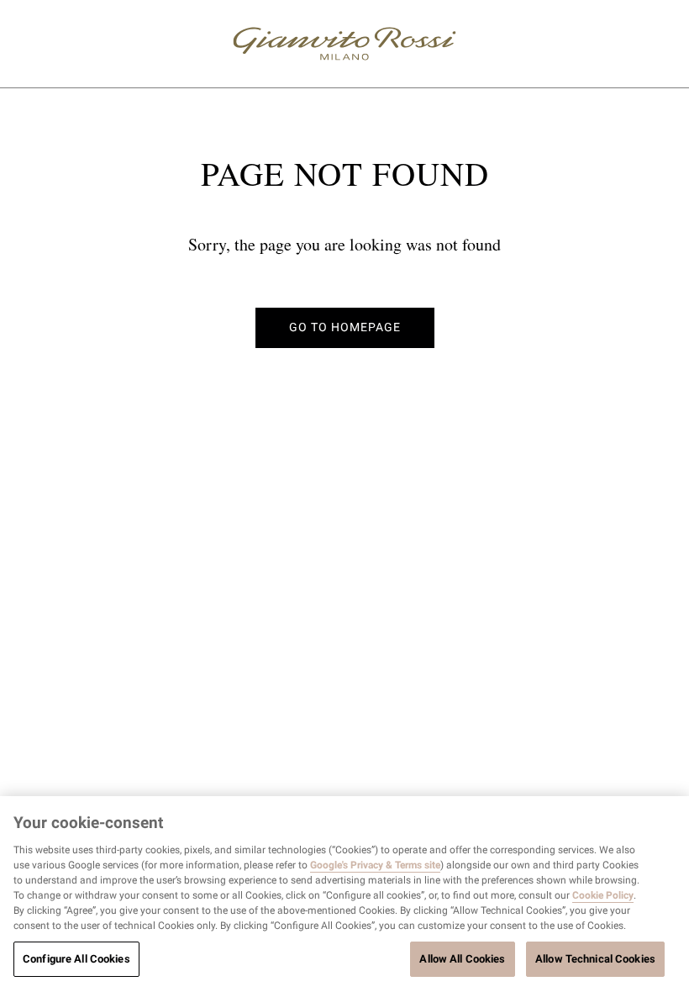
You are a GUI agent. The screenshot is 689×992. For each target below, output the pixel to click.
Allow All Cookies (462, 958)
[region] (344, 894)
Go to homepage (345, 327)
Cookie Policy (603, 895)
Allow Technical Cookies (595, 958)
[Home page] (344, 44)
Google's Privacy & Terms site (375, 865)
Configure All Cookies (76, 958)
